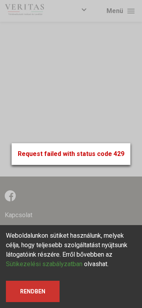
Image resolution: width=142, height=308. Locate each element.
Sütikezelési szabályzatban (44, 264)
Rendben (32, 291)
